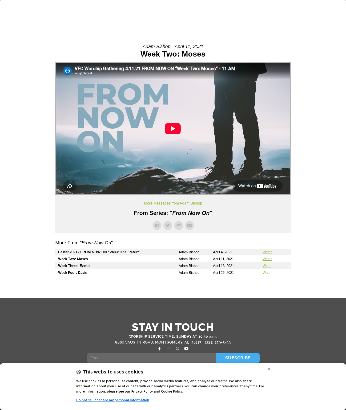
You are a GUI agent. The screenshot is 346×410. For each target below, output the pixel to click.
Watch (267, 252)
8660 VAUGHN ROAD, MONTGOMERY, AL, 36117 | (160, 342)
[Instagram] (168, 348)
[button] (328, 15)
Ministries (179, 10)
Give (308, 20)
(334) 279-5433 (218, 342)
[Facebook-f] (159, 348)
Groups (152, 10)
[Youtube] (186, 348)
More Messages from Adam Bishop (173, 203)
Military (210, 10)
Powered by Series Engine (273, 285)
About (125, 10)
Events (266, 10)
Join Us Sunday (297, 10)
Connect (235, 10)
